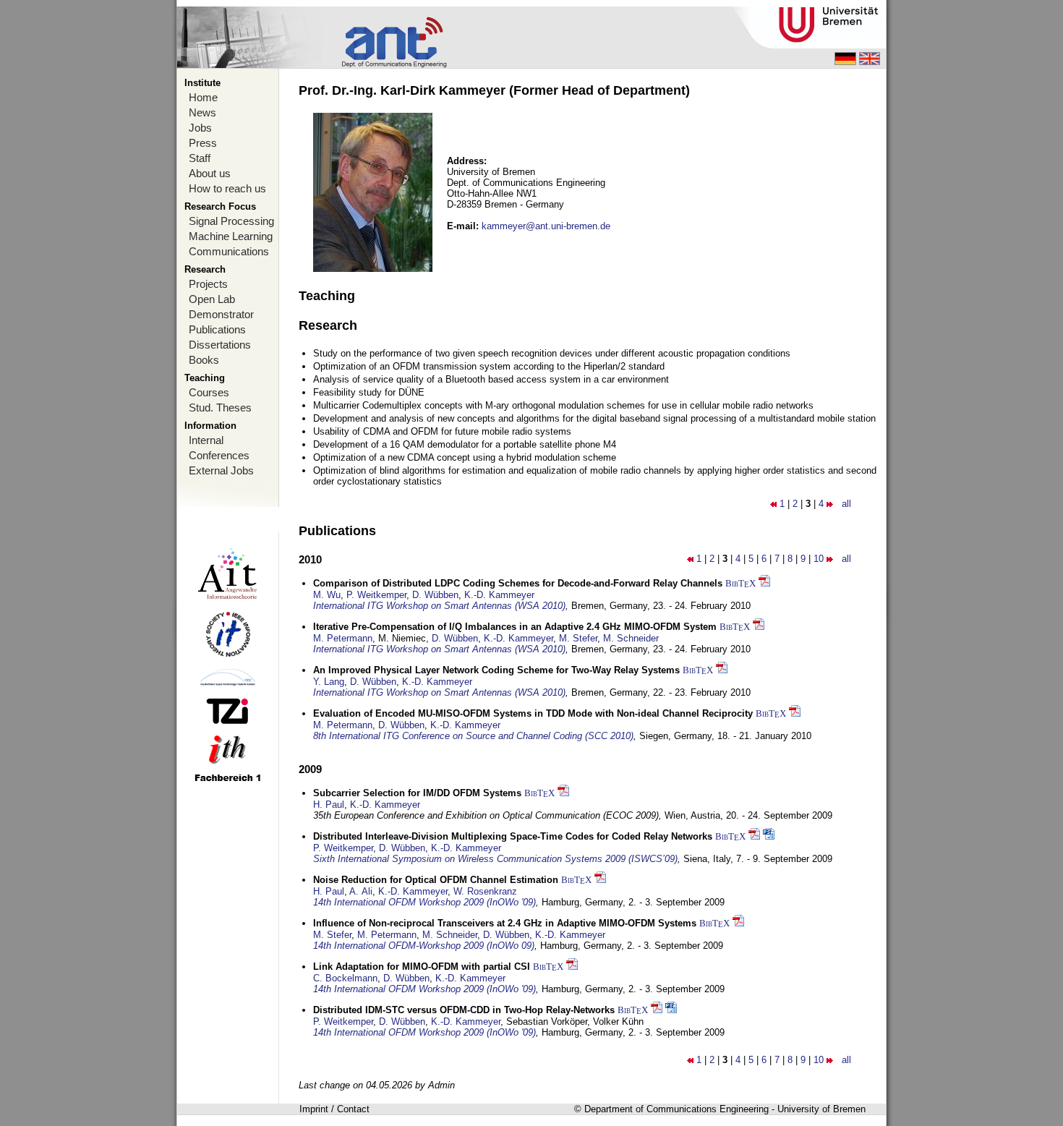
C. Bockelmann (345, 978)
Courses (209, 392)
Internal (206, 440)
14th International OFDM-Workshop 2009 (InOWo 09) (423, 945)
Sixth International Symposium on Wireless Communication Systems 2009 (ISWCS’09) (495, 858)
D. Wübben (435, 594)
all (846, 503)
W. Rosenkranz (485, 891)
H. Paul (328, 804)
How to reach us (227, 188)
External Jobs (221, 470)
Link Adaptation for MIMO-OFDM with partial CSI (421, 966)
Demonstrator (221, 314)
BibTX (740, 583)
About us (210, 173)
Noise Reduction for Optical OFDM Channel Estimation (435, 879)
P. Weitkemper (376, 594)
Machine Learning (231, 236)
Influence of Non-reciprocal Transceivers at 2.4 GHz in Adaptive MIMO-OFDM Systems (504, 923)
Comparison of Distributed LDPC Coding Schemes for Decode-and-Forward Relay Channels (517, 583)
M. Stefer (578, 638)
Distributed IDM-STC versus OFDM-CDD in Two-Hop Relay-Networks (464, 1010)
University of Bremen (821, 1109)
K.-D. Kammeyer (499, 594)
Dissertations (220, 344)
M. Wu (327, 594)
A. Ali (360, 891)
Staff (199, 158)
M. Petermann (342, 638)
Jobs (200, 127)
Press (203, 143)
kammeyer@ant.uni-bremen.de (546, 226)
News (202, 112)
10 (819, 558)
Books (204, 360)
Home (203, 97)
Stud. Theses (220, 407)
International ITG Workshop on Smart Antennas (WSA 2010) (439, 605)
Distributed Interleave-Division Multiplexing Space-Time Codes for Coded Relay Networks (512, 836)
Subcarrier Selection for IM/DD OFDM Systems (417, 793)
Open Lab (212, 299)
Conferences (219, 455)
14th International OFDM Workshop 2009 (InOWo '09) (424, 902)
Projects (208, 284)
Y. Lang (328, 681)
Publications (217, 329)
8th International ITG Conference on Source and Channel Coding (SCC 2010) (473, 735)
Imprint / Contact (334, 1109)
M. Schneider (631, 638)
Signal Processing (231, 221)
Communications (229, 251)
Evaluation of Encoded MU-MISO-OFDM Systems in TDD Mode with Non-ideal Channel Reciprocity (533, 713)
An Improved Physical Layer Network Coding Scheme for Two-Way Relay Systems (496, 670)
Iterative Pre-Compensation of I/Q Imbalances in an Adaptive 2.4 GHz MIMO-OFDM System (515, 626)
